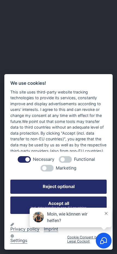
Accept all (59, 205)
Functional (84, 159)
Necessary (43, 159)
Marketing (66, 168)
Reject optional (59, 186)
